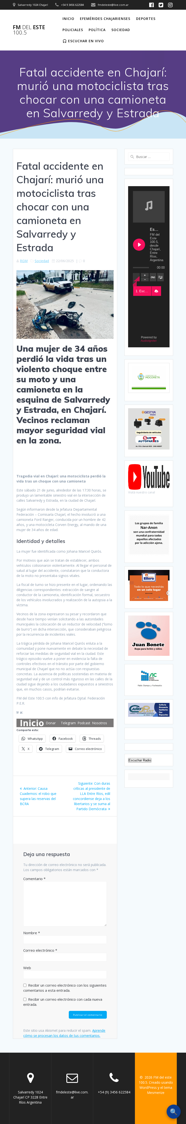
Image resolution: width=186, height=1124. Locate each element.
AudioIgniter (149, 340)
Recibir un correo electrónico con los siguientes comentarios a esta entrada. (65, 988)
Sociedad (120, 29)
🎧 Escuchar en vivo (83, 41)
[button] (156, 291)
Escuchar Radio (140, 760)
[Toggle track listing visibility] (160, 277)
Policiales (72, 29)
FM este (29, 30)
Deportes (145, 18)
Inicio (68, 18)
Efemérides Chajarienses (105, 18)
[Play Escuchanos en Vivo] (139, 245)
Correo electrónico (40, 950)
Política (97, 29)
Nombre (31, 932)
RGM (24, 260)
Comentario (34, 878)
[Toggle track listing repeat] (153, 277)
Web (27, 967)
